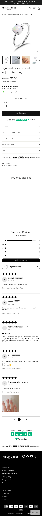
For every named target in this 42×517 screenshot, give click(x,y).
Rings (8, 14)
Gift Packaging (8, 138)
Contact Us (5, 467)
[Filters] (4, 267)
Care (4, 150)
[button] (6, 86)
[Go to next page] (27, 419)
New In (4, 496)
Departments (6, 490)
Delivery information (11, 132)
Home (4, 14)
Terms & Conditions (8, 470)
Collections (5, 493)
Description (7, 126)
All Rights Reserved (30, 513)
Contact (4, 499)
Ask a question (8, 144)
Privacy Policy (6, 477)
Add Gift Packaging (21, 98)
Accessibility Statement (9, 474)
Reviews (4, 483)
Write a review (21, 260)
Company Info (6, 480)
